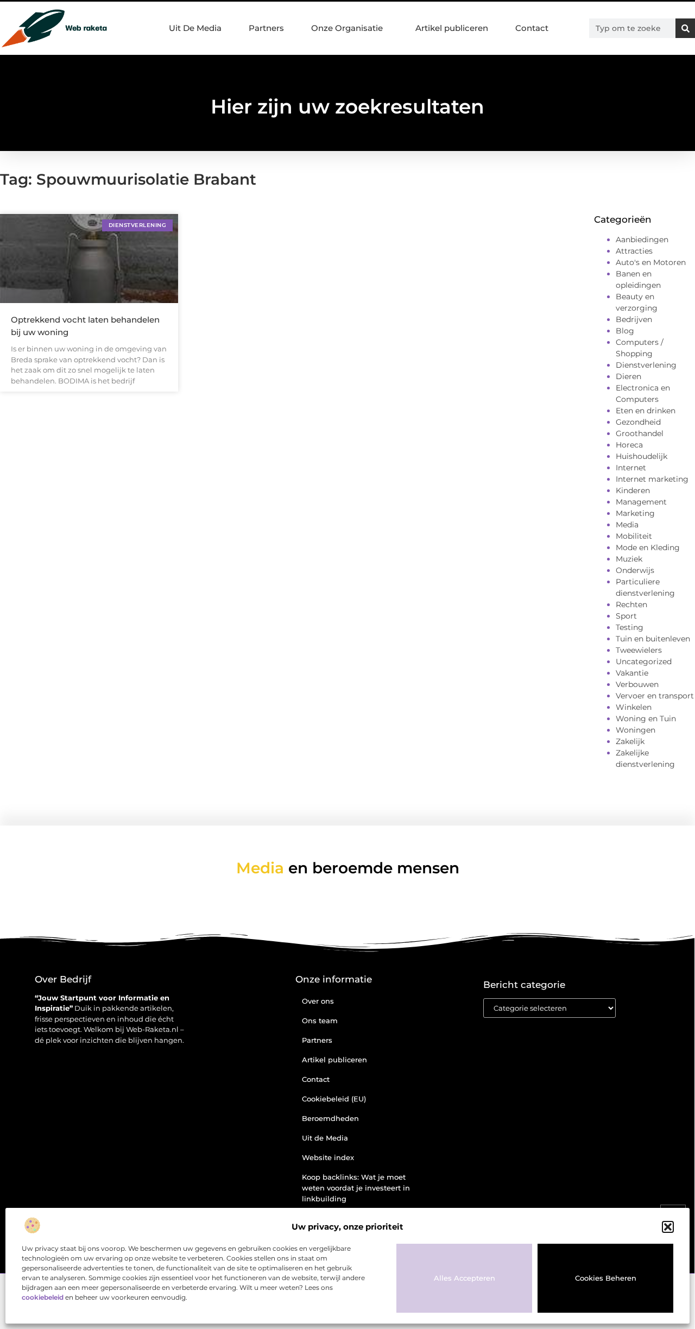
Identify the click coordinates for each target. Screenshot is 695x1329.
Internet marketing (652, 479)
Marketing (635, 513)
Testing (629, 627)
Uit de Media (325, 1137)
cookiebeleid (43, 1297)
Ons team (320, 1020)
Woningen (635, 730)
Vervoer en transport (655, 696)
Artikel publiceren (451, 28)
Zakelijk (630, 741)
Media (627, 525)
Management (641, 502)
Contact (531, 28)
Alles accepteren (464, 1278)
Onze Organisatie (347, 28)
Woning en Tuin (646, 718)
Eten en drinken (645, 410)
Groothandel (640, 433)
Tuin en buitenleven (653, 639)
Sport (626, 616)
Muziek (629, 559)
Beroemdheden (330, 1118)
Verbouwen (637, 684)
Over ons (318, 1001)
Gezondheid (638, 422)
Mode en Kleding (648, 547)
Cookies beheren (605, 1278)
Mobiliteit (634, 536)
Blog (625, 331)
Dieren (628, 376)
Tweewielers (639, 650)
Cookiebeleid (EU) (334, 1098)
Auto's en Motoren (651, 262)
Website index (328, 1157)
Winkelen (634, 707)
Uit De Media (195, 28)
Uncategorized (644, 661)
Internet (631, 468)
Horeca (629, 445)
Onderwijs (635, 570)
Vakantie (632, 673)
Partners (266, 28)
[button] (667, 1226)
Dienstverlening (646, 365)
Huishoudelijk (641, 456)
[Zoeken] (685, 28)
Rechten (631, 604)
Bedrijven (634, 319)
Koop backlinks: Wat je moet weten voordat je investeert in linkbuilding (356, 1188)
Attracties (634, 251)
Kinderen (633, 490)
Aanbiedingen (642, 239)
